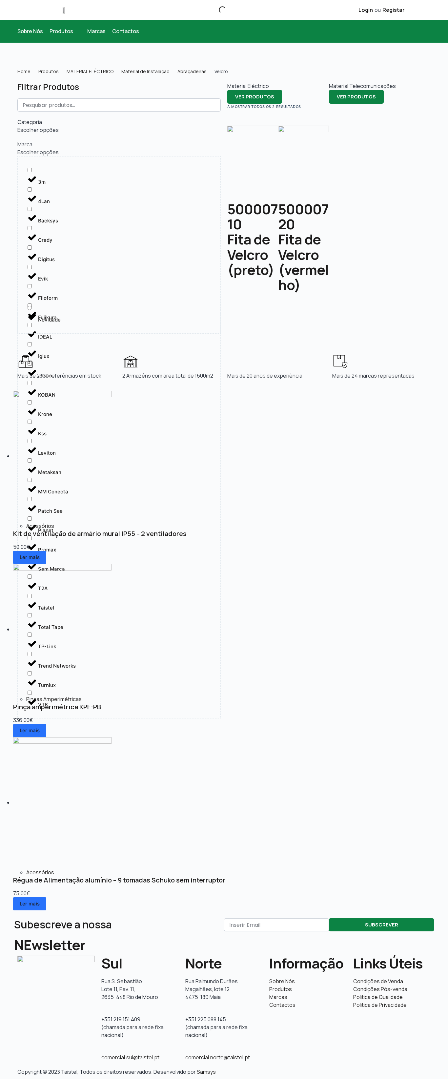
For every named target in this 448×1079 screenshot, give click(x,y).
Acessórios (40, 525)
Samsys (206, 1071)
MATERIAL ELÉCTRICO (90, 71)
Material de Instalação (145, 71)
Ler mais (30, 557)
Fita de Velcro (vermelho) (303, 262)
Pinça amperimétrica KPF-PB (57, 706)
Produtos (48, 71)
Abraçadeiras (192, 71)
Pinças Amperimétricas (54, 699)
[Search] (217, 9)
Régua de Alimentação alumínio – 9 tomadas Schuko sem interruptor (119, 880)
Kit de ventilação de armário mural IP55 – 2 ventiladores (100, 533)
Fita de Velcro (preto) (250, 254)
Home (24, 71)
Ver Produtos (254, 96)
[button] (65, 31)
